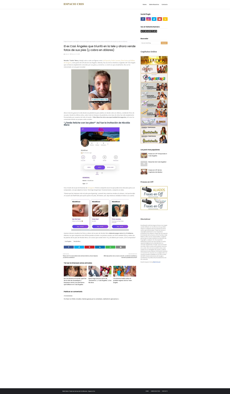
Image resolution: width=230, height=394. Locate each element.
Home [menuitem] (144, 4)
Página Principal (68, 41)
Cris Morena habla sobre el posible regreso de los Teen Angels (122, 280)
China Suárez (124, 60)
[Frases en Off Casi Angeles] (154, 209)
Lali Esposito (107, 60)
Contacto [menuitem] (165, 4)
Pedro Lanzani (115, 60)
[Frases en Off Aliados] (154, 197)
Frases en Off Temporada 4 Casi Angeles (157, 155)
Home (147, 391)
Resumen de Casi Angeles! (157, 162)
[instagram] (148, 19)
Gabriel (67, 54)
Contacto (165, 391)
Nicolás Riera (77, 241)
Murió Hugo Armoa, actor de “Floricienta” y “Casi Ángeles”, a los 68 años (99, 280)
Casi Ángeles (76, 41)
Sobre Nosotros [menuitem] (154, 4)
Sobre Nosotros (155, 391)
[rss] (165, 19)
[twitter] (154, 19)
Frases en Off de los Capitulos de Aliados (155, 171)
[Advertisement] (99, 25)
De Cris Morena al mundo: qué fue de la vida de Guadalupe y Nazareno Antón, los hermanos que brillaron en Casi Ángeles (75, 281)
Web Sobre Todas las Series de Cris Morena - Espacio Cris (78, 391)
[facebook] (143, 19)
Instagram (91, 188)
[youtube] (159, 19)
